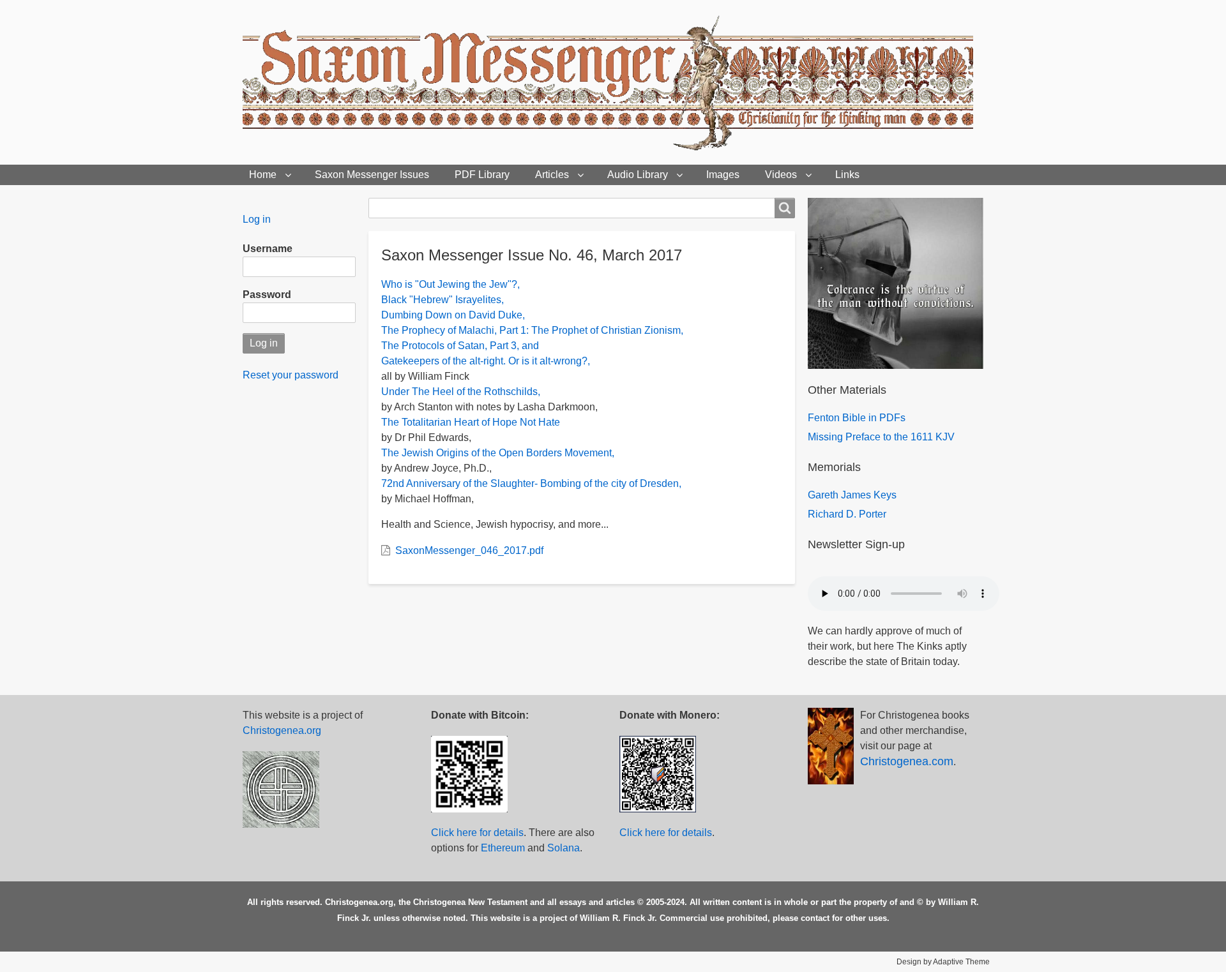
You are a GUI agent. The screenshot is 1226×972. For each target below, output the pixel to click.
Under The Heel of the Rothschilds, (460, 391)
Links (847, 174)
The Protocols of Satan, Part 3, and (460, 345)
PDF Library (482, 174)
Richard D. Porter (847, 514)
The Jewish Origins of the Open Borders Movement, (497, 452)
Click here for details (477, 832)
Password (267, 294)
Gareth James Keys (852, 495)
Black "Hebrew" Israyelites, (442, 299)
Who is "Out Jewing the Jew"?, (450, 284)
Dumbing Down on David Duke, (453, 315)
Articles (552, 174)
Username (267, 248)
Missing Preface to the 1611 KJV (881, 436)
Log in (257, 219)
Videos (781, 174)
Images (722, 174)
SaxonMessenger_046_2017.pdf (469, 550)
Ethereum (503, 847)
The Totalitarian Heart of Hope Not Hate (470, 422)
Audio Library (637, 174)
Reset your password (290, 375)
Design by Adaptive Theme (943, 961)
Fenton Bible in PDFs (856, 417)
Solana (563, 847)
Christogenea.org (282, 730)
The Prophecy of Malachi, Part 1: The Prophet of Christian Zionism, (532, 330)
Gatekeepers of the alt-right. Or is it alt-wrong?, (485, 360)
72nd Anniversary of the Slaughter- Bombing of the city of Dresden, (531, 483)
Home (262, 174)
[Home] (613, 82)
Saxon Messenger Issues (372, 174)
